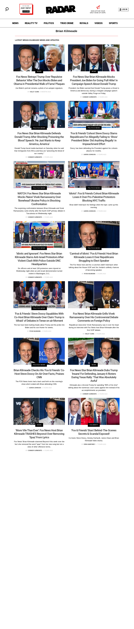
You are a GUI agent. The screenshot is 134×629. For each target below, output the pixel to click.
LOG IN (124, 9)
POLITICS (49, 23)
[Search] (7, 10)
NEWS (15, 23)
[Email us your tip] (26, 14)
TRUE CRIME (66, 23)
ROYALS (84, 23)
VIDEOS (99, 23)
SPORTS (113, 23)
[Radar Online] (61, 9)
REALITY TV (31, 23)
